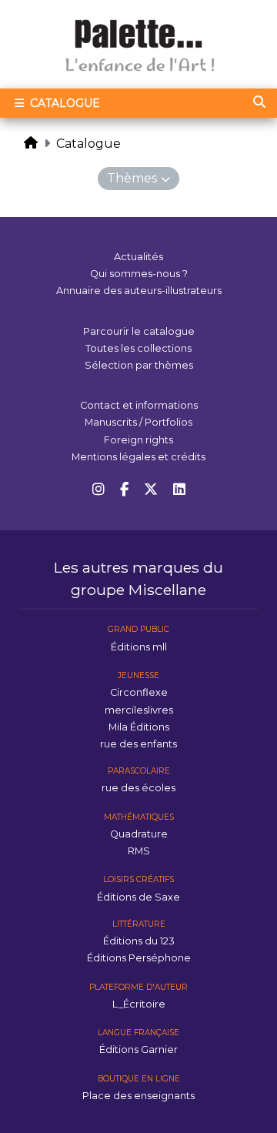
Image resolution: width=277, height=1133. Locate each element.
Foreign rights (138, 440)
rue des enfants (138, 744)
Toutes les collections (138, 348)
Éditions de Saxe (138, 897)
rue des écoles (138, 788)
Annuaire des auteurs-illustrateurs (139, 290)
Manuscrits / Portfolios (138, 422)
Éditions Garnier (138, 1049)
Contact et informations (139, 405)
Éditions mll (139, 647)
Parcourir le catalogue (139, 331)
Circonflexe (139, 692)
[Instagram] (98, 490)
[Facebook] (124, 490)
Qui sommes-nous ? (139, 273)
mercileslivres (139, 710)
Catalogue (63, 103)
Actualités (138, 256)
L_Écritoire (138, 1004)
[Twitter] (151, 490)
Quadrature (139, 834)
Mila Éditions (138, 727)
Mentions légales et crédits (138, 457)
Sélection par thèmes (139, 365)
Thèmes (132, 178)
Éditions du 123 (139, 941)
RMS (139, 851)
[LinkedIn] (179, 490)
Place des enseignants (138, 1095)
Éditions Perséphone (139, 958)
